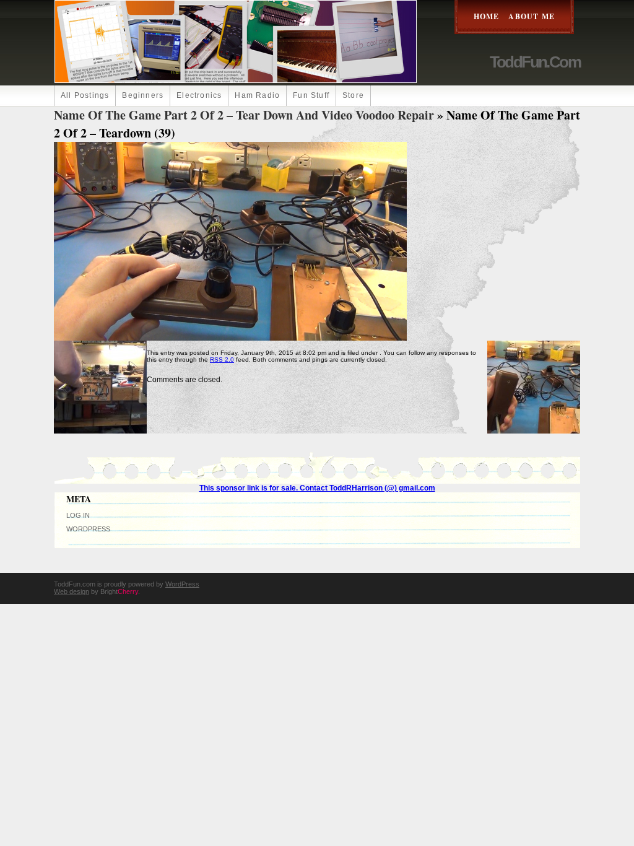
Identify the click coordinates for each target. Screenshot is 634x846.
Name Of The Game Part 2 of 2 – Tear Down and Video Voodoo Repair (244, 115)
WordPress (88, 529)
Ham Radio (257, 95)
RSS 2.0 (222, 359)
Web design (71, 591)
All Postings (85, 95)
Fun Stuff (311, 95)
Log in (78, 515)
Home (487, 16)
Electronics (199, 95)
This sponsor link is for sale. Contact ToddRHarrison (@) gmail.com (317, 488)
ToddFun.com (535, 62)
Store (353, 95)
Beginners (142, 95)
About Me (531, 16)
